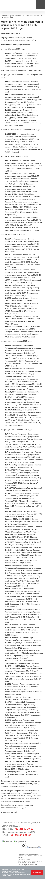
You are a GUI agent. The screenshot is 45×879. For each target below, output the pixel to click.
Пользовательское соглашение (28, 854)
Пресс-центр (14, 16)
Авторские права (24, 859)
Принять (37, 872)
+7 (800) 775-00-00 (21, 835)
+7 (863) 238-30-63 (23, 829)
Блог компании (26, 16)
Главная (5, 16)
